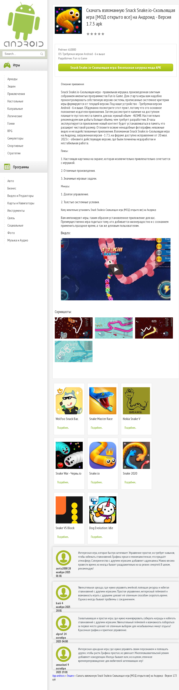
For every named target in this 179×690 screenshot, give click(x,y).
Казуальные (15, 108)
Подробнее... (63, 428)
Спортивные (15, 145)
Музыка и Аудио (17, 240)
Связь (11, 218)
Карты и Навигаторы (20, 203)
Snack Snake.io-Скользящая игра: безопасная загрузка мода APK (115, 67)
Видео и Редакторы (20, 195)
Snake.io (94, 473)
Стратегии (14, 153)
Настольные (15, 101)
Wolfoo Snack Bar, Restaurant (67, 420)
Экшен (11, 86)
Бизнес (11, 188)
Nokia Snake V (131, 418)
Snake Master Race (101, 418)
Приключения (16, 93)
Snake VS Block (65, 528)
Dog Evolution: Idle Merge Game (101, 530)
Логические (14, 116)
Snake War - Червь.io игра (68, 475)
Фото (11, 233)
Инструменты (16, 210)
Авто (10, 181)
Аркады (12, 79)
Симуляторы (15, 138)
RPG (9, 131)
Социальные (15, 225)
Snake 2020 (130, 473)
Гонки (11, 123)
